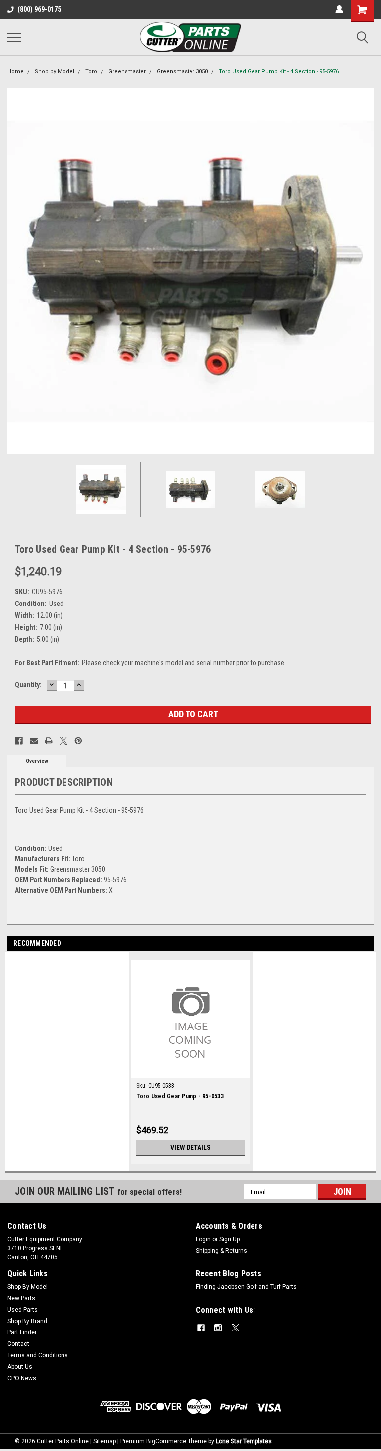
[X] (63, 741)
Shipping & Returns (221, 1250)
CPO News (21, 1378)
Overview (37, 761)
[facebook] (201, 1327)
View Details (190, 1147)
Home (15, 71)
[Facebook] (19, 741)
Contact (18, 1343)
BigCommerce (166, 1441)
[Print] (49, 741)
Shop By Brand (27, 1321)
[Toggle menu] (14, 37)
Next (366, 271)
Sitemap (104, 1441)
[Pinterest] (78, 741)
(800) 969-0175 (39, 9)
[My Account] (339, 9)
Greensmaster (127, 71)
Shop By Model (27, 1286)
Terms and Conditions (37, 1355)
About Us (19, 1366)
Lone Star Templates (244, 1441)
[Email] (34, 741)
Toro (91, 71)
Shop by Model (54, 71)
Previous (14, 271)
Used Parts (22, 1309)
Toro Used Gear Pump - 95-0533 (180, 1096)
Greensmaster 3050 (182, 71)
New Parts (21, 1298)
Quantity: (28, 685)
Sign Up (229, 1239)
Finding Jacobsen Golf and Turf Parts (246, 1286)
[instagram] (218, 1327)
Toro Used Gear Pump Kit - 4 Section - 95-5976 (279, 71)
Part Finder (22, 1332)
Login (203, 1239)
